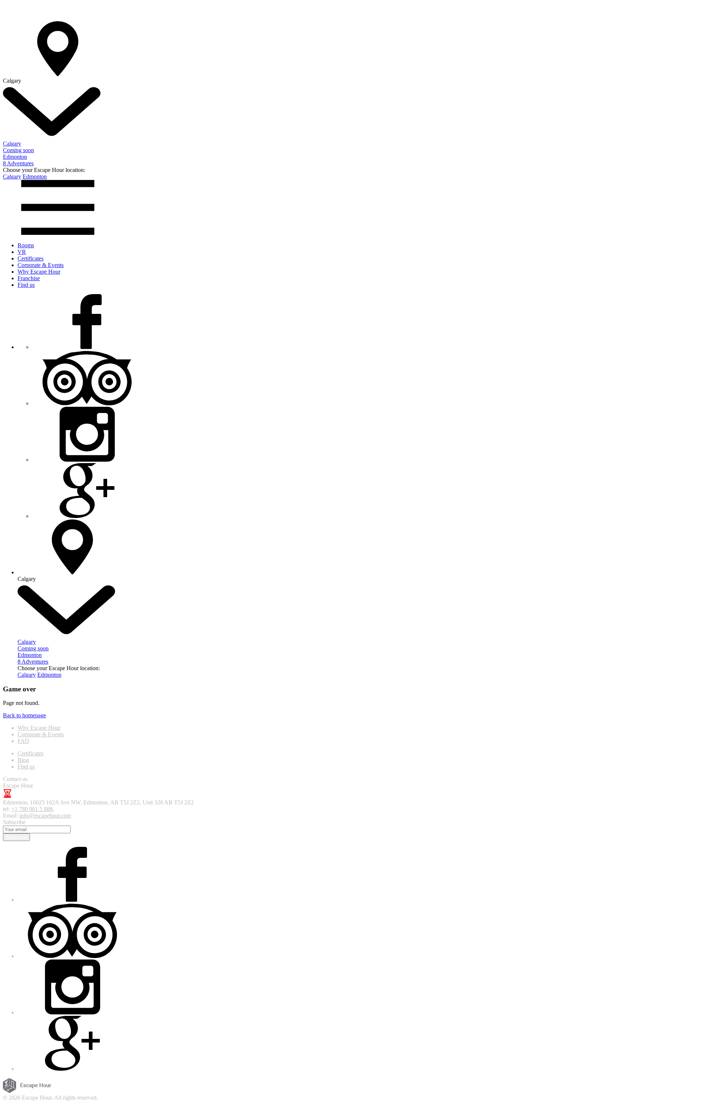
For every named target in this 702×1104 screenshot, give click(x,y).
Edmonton (35, 176)
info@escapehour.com (45, 815)
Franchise (29, 278)
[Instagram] (87, 460)
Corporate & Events (41, 265)
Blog (23, 760)
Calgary (12, 176)
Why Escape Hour (39, 272)
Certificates (31, 258)
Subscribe (16, 837)
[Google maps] (87, 516)
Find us (26, 285)
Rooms (26, 245)
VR (22, 252)
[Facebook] (87, 347)
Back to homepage (24, 715)
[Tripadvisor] (87, 403)
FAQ (23, 741)
